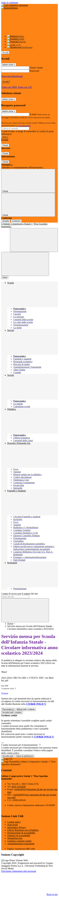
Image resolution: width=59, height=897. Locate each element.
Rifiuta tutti (26, 709)
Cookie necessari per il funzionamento (19, 745)
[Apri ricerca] (34, 240)
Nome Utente (36, 67)
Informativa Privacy (16, 827)
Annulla (5, 221)
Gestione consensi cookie (19, 841)
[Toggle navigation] (25, 264)
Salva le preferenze (24, 756)
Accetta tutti (12, 712)
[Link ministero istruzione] (14, 5)
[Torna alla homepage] (29, 225)
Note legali (12, 824)
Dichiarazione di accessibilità (21, 833)
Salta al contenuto (9, 2)
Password (34, 71)
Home (10, 623)
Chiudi (5, 145)
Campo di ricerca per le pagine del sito (19, 593)
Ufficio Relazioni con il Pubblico (23, 830)
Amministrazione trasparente (20, 843)
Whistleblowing (14, 838)
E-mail (33, 114)
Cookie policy (14, 822)
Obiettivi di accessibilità (18, 835)
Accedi (5, 52)
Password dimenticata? (12, 76)
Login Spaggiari (24, 125)
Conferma (16, 221)
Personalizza (8, 709)
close (4, 277)
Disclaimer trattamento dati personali (18, 871)
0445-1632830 (18, 786)
